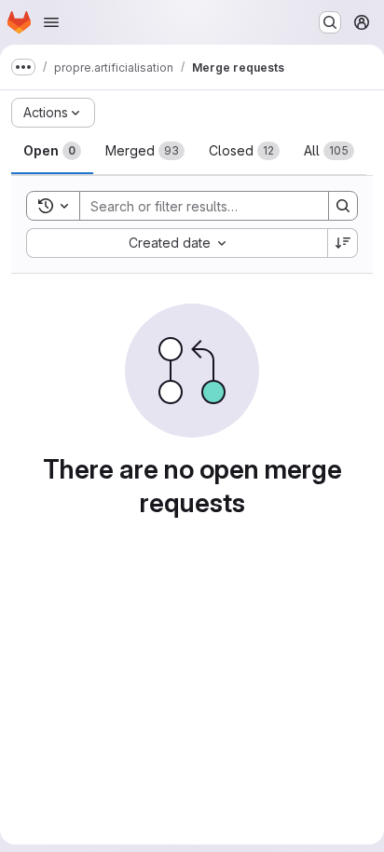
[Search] (343, 206)
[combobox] (176, 243)
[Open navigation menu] (51, 22)
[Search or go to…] (330, 22)
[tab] (52, 151)
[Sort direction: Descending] (343, 243)
